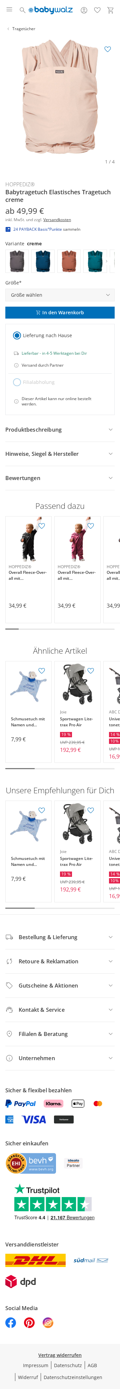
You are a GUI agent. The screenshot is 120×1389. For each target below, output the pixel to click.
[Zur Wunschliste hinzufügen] (108, 49)
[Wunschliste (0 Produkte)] (97, 10)
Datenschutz (68, 1365)
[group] (60, 96)
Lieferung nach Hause (47, 335)
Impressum (35, 1365)
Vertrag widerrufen (60, 1355)
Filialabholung (39, 382)
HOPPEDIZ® (20, 184)
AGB (92, 1365)
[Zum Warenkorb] (111, 10)
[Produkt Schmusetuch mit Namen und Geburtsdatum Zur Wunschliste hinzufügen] (42, 671)
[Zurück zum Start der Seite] (113, 1342)
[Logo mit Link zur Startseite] (50, 10)
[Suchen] (23, 10)
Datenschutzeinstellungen (73, 1377)
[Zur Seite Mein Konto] (84, 10)
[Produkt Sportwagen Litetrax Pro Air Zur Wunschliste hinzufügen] (91, 671)
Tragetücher (23, 28)
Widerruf (28, 1377)
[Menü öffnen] (9, 10)
